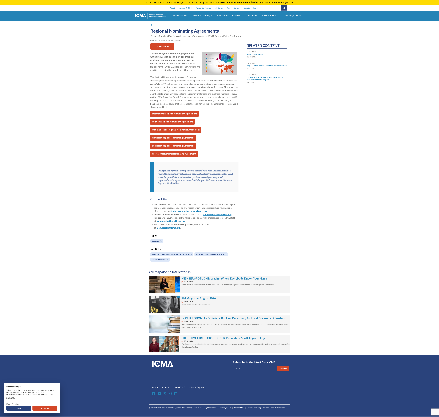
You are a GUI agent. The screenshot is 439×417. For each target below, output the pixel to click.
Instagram (170, 393)
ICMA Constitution (255, 54)
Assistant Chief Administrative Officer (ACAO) (172, 254)
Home (155, 25)
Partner (251, 15)
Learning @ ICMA (185, 8)
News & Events (269, 15)
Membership (179, 15)
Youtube (159, 393)
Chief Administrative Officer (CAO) (211, 254)
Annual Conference (203, 8)
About (172, 8)
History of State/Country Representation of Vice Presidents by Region (265, 78)
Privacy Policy (225, 408)
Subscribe (282, 368)
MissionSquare (196, 387)
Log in (255, 8)
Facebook (154, 393)
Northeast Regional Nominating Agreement (173, 137)
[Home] (151, 16)
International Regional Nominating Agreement (174, 113)
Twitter (165, 393)
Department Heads (160, 259)
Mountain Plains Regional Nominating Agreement (176, 129)
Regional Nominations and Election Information (267, 66)
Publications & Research (228, 15)
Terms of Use (239, 408)
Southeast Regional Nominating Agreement (173, 145)
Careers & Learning (201, 15)
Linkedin (176, 393)
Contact (237, 8)
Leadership (157, 241)
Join (228, 8)
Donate (247, 8)
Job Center (219, 8)
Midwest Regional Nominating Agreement (172, 121)
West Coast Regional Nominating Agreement (174, 153)
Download (162, 46)
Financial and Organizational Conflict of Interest (266, 408)
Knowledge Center (292, 15)
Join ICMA (179, 387)
